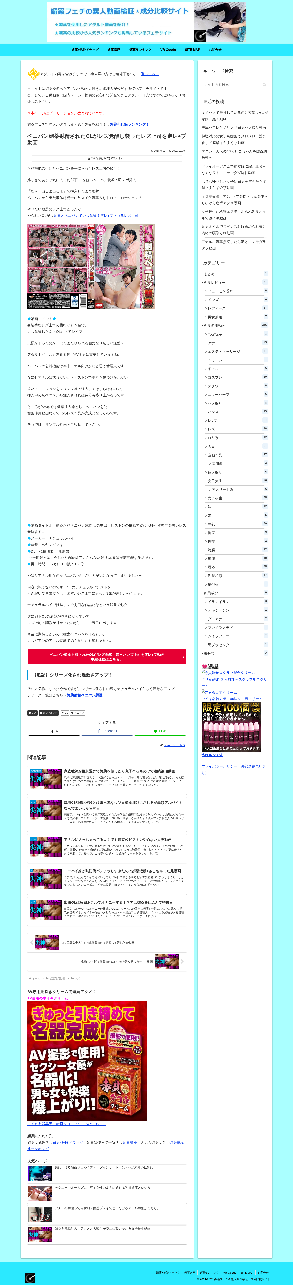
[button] (264, 84)
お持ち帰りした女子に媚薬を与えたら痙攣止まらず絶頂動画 (234, 185)
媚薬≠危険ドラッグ (67, 1143)
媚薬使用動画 (50, 712)
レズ (34, 712)
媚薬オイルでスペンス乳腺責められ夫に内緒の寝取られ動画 (234, 230)
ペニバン (79, 712)
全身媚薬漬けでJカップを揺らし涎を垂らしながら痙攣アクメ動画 (235, 199)
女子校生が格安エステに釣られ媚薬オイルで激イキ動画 (234, 215)
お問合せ (263, 1272)
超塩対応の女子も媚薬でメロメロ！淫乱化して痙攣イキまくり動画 (234, 139)
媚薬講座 (130, 1143)
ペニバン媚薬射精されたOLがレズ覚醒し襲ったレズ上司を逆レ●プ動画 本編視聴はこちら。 (107, 657)
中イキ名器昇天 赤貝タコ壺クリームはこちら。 (66, 1124)
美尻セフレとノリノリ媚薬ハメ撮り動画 (234, 128)
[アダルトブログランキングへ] (210, 666)
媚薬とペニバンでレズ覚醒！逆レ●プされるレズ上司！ (98, 216)
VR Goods (229, 1272)
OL (66, 712)
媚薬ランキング (209, 1272)
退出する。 (150, 74)
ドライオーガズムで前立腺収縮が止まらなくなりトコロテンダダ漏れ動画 (234, 169)
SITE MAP (246, 1272)
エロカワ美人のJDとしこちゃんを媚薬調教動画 (234, 154)
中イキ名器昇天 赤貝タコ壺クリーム (232, 699)
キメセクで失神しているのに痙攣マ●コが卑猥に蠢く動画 (235, 116)
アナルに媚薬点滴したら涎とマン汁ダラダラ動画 (234, 245)
